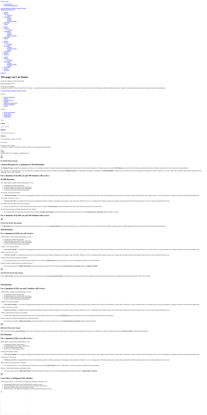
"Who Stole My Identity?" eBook (9, 351)
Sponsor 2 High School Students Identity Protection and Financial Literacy (20, 318)
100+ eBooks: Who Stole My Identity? (10, 192)
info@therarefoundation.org (8, 133)
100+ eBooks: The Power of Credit (10, 198)
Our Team (9, 15)
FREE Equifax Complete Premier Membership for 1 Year (15, 341)
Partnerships (7, 51)
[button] (103, 183)
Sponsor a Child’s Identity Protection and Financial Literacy (16, 368)
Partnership (7, 22)
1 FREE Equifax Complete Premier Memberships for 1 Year (16, 237)
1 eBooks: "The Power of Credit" (9, 252)
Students (9, 19)
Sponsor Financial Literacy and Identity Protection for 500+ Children (18, 209)
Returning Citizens (12, 21)
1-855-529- (3, 126)
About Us (6, 14)
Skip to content (4, 1)
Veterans (9, 18)
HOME (6, 12)
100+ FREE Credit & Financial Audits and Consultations (15, 203)
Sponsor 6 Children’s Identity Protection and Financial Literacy (17, 263)
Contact (6, 24)
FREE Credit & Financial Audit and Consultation (13, 362)
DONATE (6, 54)
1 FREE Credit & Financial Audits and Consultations (14, 257)
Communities (7, 17)
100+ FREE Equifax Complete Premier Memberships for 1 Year (17, 182)
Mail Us (3, 130)
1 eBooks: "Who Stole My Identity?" (10, 246)
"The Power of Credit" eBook (8, 357)
